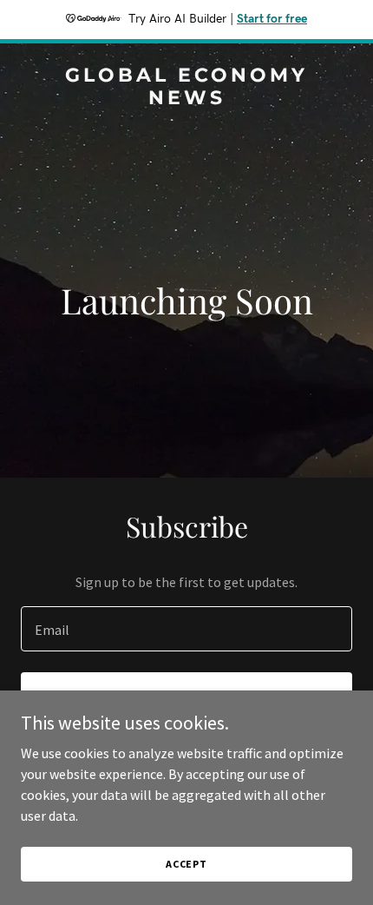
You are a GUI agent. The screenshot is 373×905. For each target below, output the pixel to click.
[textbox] (186, 628)
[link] (186, 99)
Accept (186, 863)
